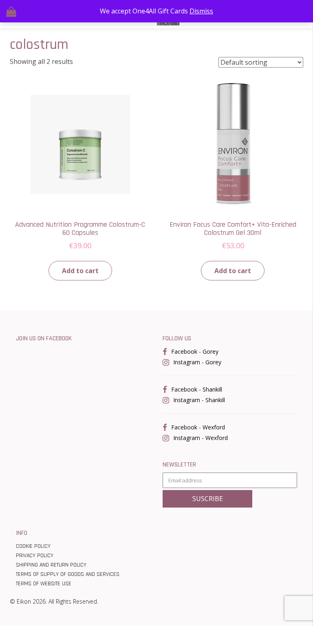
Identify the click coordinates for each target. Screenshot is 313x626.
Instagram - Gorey (197, 362)
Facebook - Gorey (194, 351)
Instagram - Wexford (200, 438)
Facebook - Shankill (196, 389)
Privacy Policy (34, 555)
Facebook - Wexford (198, 427)
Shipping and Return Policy (51, 565)
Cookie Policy (33, 546)
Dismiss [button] (201, 11)
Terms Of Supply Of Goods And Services (67, 574)
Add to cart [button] (80, 270)
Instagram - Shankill (199, 400)
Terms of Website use (43, 583)
